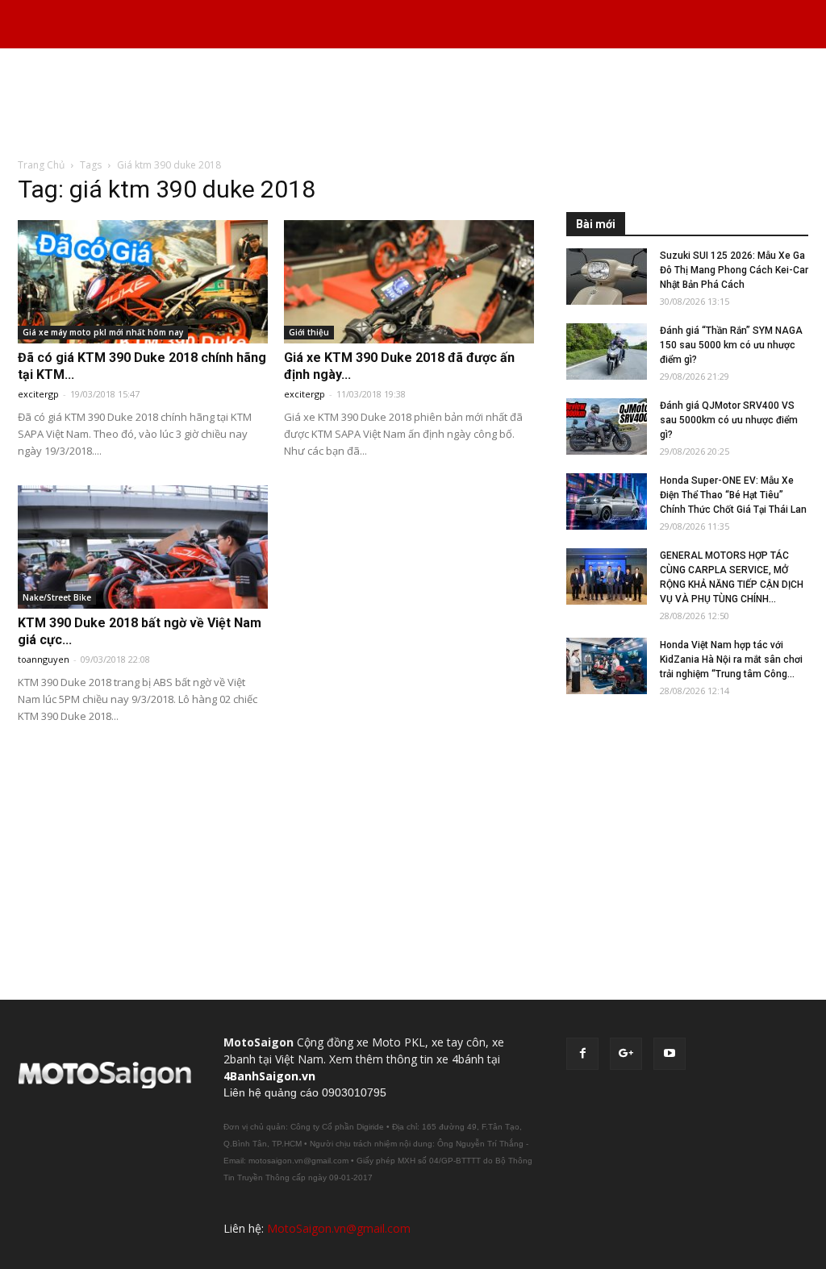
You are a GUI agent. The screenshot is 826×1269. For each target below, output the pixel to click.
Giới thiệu (309, 332)
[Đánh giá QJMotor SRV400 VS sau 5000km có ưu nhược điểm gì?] (606, 426)
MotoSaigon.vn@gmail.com (339, 1228)
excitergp (38, 394)
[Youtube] (669, 1054)
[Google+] (626, 1054)
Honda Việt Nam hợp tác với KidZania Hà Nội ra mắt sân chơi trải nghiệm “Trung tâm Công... (731, 659)
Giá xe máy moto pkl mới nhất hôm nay (103, 332)
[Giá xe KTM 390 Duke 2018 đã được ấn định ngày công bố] (409, 281)
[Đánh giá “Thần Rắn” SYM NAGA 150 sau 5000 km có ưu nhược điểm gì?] (606, 351)
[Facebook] (582, 1054)
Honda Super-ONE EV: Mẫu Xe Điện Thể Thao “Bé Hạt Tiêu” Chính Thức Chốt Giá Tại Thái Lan (733, 495)
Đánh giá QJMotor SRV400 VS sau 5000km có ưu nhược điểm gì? (729, 420)
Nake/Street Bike (57, 597)
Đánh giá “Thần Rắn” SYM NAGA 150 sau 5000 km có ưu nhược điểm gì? (731, 345)
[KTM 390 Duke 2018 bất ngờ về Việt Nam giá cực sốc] (143, 547)
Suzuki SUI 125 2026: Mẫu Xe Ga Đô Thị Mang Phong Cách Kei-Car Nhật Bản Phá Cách (734, 270)
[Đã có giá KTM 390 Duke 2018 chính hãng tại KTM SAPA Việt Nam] (143, 281)
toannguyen (43, 659)
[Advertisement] (413, 104)
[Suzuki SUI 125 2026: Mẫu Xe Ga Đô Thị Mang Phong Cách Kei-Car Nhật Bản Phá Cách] (606, 276)
